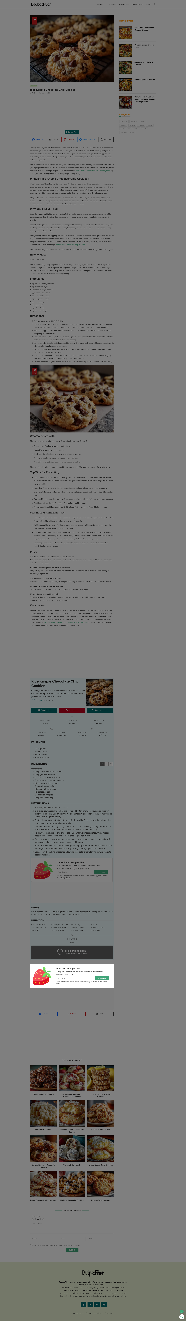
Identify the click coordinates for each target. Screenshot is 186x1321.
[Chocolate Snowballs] (72, 1148)
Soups (132, 132)
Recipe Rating (36, 1216)
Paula (33, 93)
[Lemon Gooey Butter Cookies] (100, 1148)
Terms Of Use (124, 4)
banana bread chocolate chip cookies (70, 245)
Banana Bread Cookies (100, 1200)
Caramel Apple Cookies (100, 1129)
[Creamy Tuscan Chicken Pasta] (125, 50)
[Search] (155, 4)
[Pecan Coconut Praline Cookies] (43, 1184)
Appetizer (124, 121)
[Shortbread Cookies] (43, 1113)
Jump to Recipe (73, 132)
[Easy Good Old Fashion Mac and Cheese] (125, 32)
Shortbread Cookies (43, 1129)
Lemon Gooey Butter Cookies (101, 1165)
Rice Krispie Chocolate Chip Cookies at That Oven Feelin (66, 622)
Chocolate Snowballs (72, 1165)
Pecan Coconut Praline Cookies (43, 1200)
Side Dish (124, 132)
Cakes (143, 121)
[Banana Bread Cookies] (100, 1184)
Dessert (141, 125)
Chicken (123, 125)
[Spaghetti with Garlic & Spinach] (125, 67)
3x (111, 764)
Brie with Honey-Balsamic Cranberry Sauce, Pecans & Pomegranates (144, 99)
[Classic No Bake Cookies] (43, 1078)
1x (102, 764)
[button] (32, 700)
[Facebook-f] (83, 1304)
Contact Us (112, 4)
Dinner (150, 125)
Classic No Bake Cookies (43, 1094)
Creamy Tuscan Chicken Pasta (144, 46)
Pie (129, 128)
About (148, 4)
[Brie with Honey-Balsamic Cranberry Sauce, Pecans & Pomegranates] (125, 102)
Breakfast (134, 121)
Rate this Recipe (101, 710)
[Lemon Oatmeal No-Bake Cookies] (100, 1078)
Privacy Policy (137, 4)
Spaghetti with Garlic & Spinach (143, 63)
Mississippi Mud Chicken (144, 79)
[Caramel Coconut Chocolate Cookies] (43, 1148)
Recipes (100, 4)
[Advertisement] (72, 112)
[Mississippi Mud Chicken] (125, 84)
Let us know (70, 954)
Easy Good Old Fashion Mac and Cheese (144, 29)
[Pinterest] (104, 1304)
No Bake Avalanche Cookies (72, 1200)
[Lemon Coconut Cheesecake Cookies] (72, 1113)
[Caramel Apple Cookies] (100, 1113)
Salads (144, 128)
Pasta (122, 128)
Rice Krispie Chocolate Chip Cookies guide (92, 171)
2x (106, 764)
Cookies (132, 125)
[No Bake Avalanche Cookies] (72, 1184)
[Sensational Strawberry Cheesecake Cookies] (72, 1078)
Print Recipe (46, 710)
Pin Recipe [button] (73, 710)
